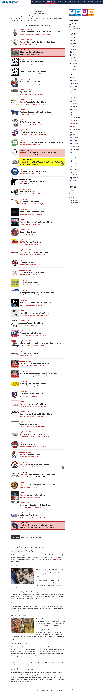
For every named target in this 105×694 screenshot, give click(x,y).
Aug (22, 537)
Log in (72, 689)
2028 (32, 537)
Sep (27, 537)
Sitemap (56, 689)
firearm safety (58, 559)
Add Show (98, 1)
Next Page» (39, 537)
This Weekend (15, 537)
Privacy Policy (34, 689)
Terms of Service (46, 689)
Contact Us (64, 689)
